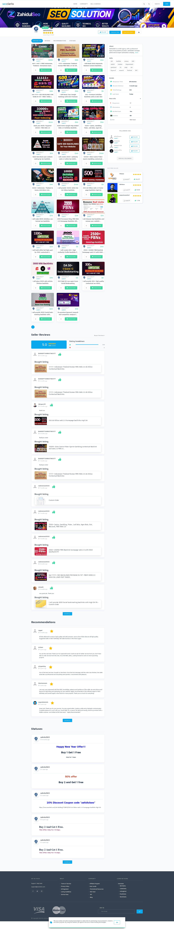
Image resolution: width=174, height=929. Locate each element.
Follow (103, 32)
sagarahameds (43, 702)
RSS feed (133, 119)
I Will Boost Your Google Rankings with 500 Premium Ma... (68, 97)
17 (130, 103)
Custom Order (128, 32)
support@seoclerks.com (38, 886)
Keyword (113, 70)
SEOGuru (122, 184)
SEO (112, 61)
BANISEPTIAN (118, 145)
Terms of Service (66, 883)
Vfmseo (121, 173)
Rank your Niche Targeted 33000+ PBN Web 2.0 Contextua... (42, 128)
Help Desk (39, 883)
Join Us (102, 907)
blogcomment (129, 64)
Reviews (47, 40)
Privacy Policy (65, 886)
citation (126, 61)
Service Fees (64, 894)
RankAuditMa (118, 150)
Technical (129, 70)
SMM (133, 61)
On (120, 67)
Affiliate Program (95, 883)
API (91, 894)
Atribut (40, 647)
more (136, 52)
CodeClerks (123, 888)
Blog (91, 897)
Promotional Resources (96, 889)
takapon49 (42, 404)
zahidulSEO (47, 30)
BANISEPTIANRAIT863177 (47, 353)
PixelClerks (123, 894)
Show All (67, 613)
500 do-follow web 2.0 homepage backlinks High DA (68, 420)
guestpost (113, 67)
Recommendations (60, 40)
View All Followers (125, 158)
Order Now (46, 70)
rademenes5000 (43, 486)
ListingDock (123, 891)
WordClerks (123, 897)
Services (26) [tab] (37, 40)
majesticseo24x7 (124, 195)
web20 (113, 64)
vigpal (40, 630)
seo (132, 67)
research (121, 70)
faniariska (117, 141)
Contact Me (115, 32)
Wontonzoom (42, 683)
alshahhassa (117, 136)
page (126, 67)
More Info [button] (112, 98)
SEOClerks (123, 886)
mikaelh (41, 587)
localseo (120, 64)
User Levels (93, 886)
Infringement (65, 889)
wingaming (42, 666)
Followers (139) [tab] (125, 130)
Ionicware (121, 883)
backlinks (118, 61)
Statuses (72, 40)
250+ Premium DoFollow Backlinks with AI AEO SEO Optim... (93, 97)
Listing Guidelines (66, 891)
